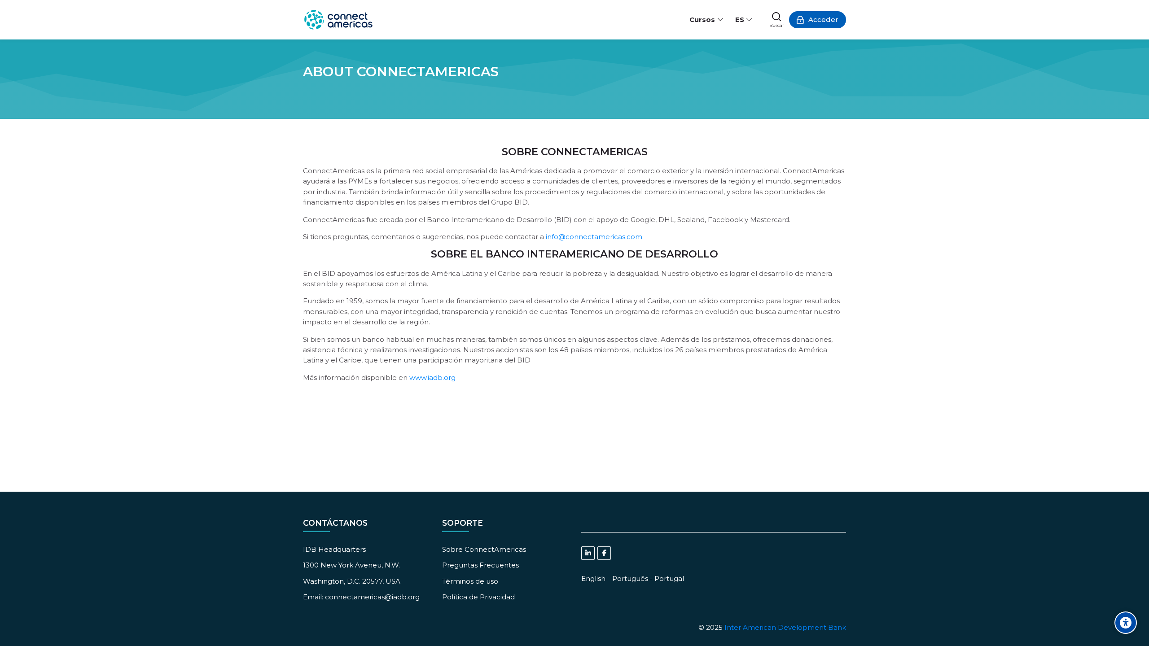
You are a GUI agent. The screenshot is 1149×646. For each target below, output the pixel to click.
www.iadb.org (432, 377)
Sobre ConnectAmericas (484, 549)
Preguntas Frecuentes (480, 565)
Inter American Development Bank (785, 627)
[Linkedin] (588, 553)
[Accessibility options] (1125, 622)
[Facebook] (604, 553)
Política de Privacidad (478, 597)
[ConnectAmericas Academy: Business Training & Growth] (338, 20)
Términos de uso (470, 581)
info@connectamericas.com (594, 236)
